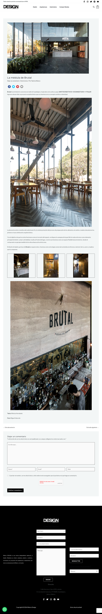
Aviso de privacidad (76, 607)
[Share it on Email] (21, 87)
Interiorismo (53, 7)
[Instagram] (88, 2)
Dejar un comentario (13, 81)
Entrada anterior (9, 427)
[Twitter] (91, 2)
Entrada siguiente (93, 427)
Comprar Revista (64, 7)
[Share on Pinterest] (17, 87)
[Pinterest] (94, 2)
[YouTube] (98, 2)
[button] (94, 7)
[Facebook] (84, 2)
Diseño (35, 7)
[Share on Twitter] (13, 87)
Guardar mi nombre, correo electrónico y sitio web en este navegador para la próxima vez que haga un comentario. (43, 475)
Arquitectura (43, 7)
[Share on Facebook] (9, 87)
